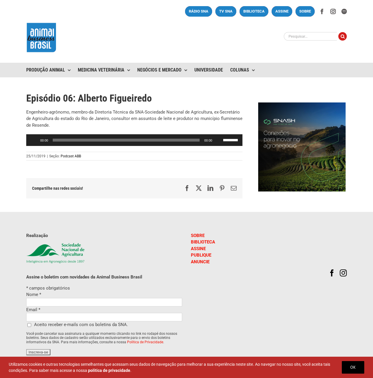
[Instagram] (343, 272)
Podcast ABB (71, 156)
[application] (134, 140)
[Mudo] (218, 140)
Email (33, 309)
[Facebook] (331, 272)
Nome (33, 294)
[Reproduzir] (34, 140)
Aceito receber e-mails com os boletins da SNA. (81, 324)
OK (353, 367)
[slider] (231, 139)
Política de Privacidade (145, 342)
